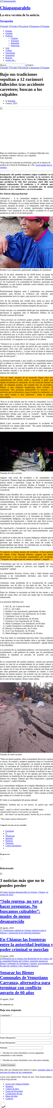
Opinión (9, 33)
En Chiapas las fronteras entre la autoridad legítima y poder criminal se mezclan (26, 944)
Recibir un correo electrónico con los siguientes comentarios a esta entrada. (22, 1054)
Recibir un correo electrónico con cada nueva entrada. (26, 1060)
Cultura (8, 50)
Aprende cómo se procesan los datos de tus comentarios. (26, 1071)
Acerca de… (10, 60)
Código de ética (12, 1089)
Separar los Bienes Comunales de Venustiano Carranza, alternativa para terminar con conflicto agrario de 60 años (25, 982)
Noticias (9, 36)
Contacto (9, 1098)
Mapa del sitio (11, 1096)
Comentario (6, 1015)
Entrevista (15, 45)
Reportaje (15, 43)
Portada (8, 31)
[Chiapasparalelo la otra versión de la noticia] (26, 1)
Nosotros (9, 1086)
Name (7, 1038)
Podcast (8, 58)
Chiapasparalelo (15, 7)
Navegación (6, 21)
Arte (7, 48)
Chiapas (14, 38)
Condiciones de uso (13, 1094)
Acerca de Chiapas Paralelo (17, 1084)
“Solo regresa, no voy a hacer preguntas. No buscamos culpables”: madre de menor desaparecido (21, 911)
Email (7, 1043)
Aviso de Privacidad (14, 1091)
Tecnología (10, 53)
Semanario (10, 55)
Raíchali (11, 101)
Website (3, 1048)
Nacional (15, 41)
